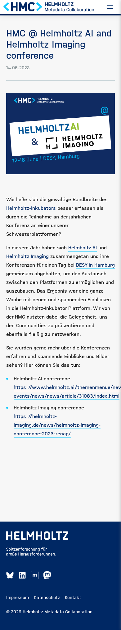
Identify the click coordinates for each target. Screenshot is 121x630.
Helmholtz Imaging (27, 256)
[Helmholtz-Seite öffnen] (37, 535)
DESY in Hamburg (95, 265)
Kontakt (73, 597)
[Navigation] (110, 6)
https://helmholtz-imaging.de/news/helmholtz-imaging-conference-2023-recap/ (57, 425)
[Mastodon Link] (47, 575)
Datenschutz (47, 597)
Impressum (17, 597)
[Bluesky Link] (10, 575)
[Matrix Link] (34, 575)
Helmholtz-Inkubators (31, 208)
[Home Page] (49, 6)
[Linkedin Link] (22, 575)
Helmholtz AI (82, 248)
